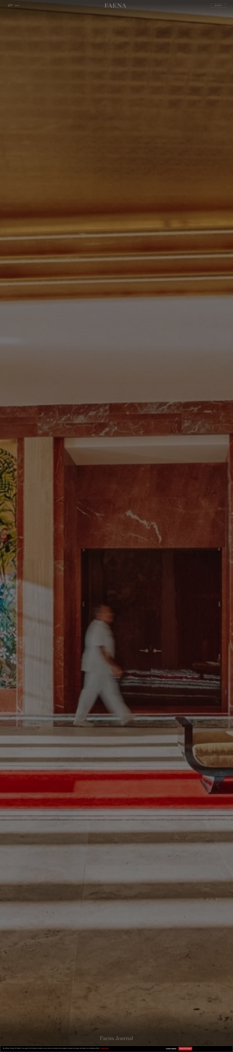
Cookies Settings (171, 1048)
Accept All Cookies (185, 1048)
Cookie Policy (104, 1048)
